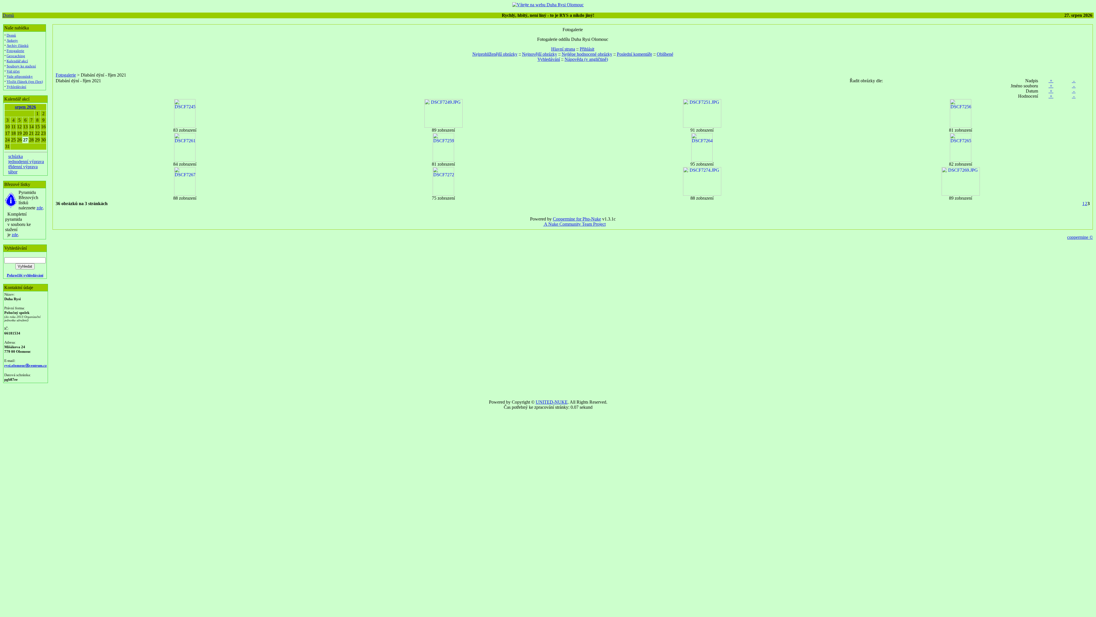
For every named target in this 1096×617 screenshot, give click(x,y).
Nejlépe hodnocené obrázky (587, 54)
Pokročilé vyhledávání (25, 275)
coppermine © (1080, 237)
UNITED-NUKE (552, 402)
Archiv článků (18, 45)
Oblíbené (665, 54)
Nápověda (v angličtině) (586, 59)
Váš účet (13, 71)
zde (40, 207)
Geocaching (16, 56)
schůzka (15, 156)
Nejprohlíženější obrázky (494, 54)
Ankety (12, 40)
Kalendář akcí (17, 61)
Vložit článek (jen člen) (25, 81)
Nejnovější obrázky (539, 54)
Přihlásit (587, 49)
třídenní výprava (23, 166)
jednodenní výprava (26, 161)
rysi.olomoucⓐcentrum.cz (25, 365)
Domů (8, 15)
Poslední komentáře (634, 54)
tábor (12, 171)
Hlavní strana (563, 49)
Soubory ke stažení (21, 66)
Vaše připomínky (20, 76)
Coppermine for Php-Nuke (577, 219)
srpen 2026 (25, 107)
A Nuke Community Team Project (574, 224)
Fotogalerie (15, 51)
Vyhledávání (16, 87)
